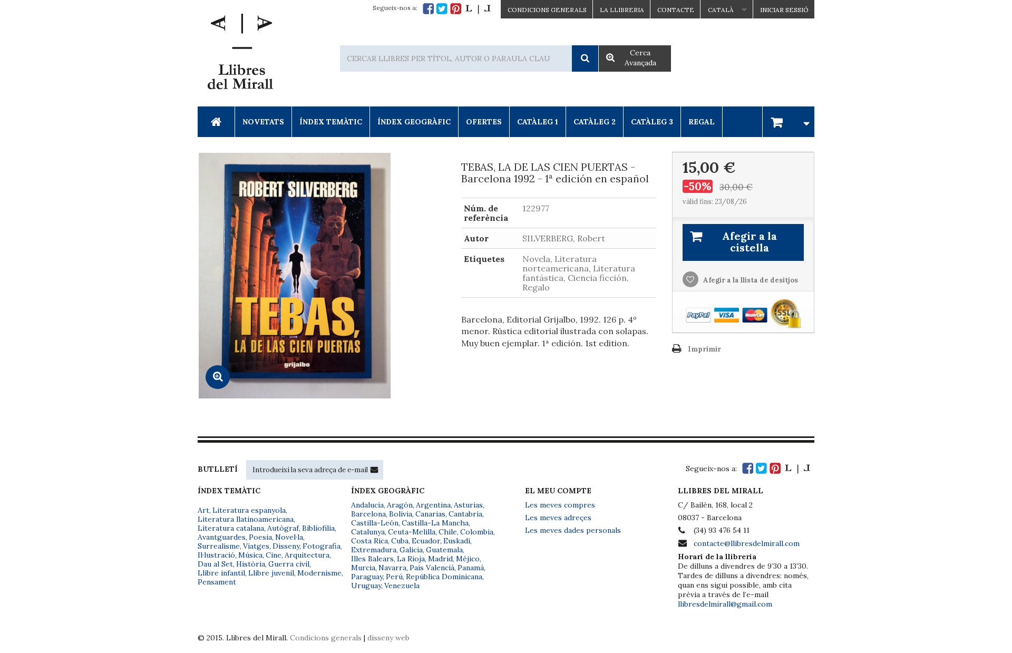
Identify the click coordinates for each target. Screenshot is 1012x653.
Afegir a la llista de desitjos (750, 280)
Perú (394, 576)
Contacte (675, 10)
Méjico (468, 558)
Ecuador (426, 540)
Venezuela (402, 585)
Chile (448, 532)
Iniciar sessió (784, 10)
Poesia (260, 537)
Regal (701, 121)
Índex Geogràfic (414, 121)
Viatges (256, 546)
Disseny (286, 546)
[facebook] (428, 8)
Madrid (440, 558)
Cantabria (465, 514)
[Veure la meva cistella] (788, 121)
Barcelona (368, 514)
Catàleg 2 (594, 121)
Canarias (430, 514)
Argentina (433, 505)
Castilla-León (374, 523)
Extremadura (373, 549)
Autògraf (283, 528)
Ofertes (484, 121)
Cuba (399, 540)
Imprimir (704, 349)
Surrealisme (219, 546)
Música (250, 555)
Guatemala (444, 549)
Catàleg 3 (652, 121)
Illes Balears (372, 558)
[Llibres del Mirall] (240, 54)
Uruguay (366, 585)
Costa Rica (369, 540)
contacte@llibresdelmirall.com (747, 543)
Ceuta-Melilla (411, 532)
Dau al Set (215, 564)
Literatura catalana (231, 528)
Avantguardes (222, 537)
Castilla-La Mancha (435, 523)
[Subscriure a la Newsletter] (374, 469)
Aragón (400, 505)
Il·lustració (216, 555)
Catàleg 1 (537, 121)
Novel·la (289, 537)
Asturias (468, 505)
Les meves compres (560, 505)
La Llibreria (622, 10)
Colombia (476, 532)
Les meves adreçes (558, 517)
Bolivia (400, 514)
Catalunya (368, 532)
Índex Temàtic (330, 121)
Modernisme (319, 573)
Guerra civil (288, 564)
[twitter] (441, 8)
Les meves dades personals (573, 530)
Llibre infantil (221, 573)
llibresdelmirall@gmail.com (725, 604)
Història (250, 564)
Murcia (363, 567)
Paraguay (367, 576)
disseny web (388, 637)
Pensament (217, 582)
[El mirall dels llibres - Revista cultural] (478, 8)
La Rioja (411, 558)
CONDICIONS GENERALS (547, 10)
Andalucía (367, 505)
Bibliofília (318, 528)
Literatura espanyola (249, 510)
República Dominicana (444, 576)
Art (203, 510)
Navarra (392, 567)
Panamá (471, 567)
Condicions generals (326, 637)
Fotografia (321, 546)
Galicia (411, 549)
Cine (273, 555)
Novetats (263, 121)
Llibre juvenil (271, 573)
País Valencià (432, 567)
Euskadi (456, 540)
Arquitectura (307, 555)
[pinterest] (455, 8)
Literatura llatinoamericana (246, 519)
